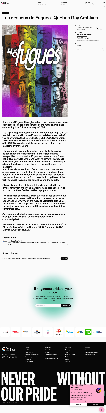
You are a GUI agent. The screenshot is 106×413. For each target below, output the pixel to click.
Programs (47, 352)
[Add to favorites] (101, 28)
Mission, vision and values (71, 350)
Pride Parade (29, 350)
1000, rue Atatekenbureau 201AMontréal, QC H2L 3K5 (83, 37)
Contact (67, 361)
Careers (67, 359)
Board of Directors (70, 354)
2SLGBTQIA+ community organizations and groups (51, 355)
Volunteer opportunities (32, 357)
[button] (39, 2)
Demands (47, 350)
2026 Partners (29, 361)
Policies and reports (90, 354)
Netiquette (88, 350)
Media (66, 357)
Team (66, 352)
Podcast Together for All (51, 358)
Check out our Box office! (32, 354)
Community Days (30, 352)
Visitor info (28, 359)
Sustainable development (91, 352)
